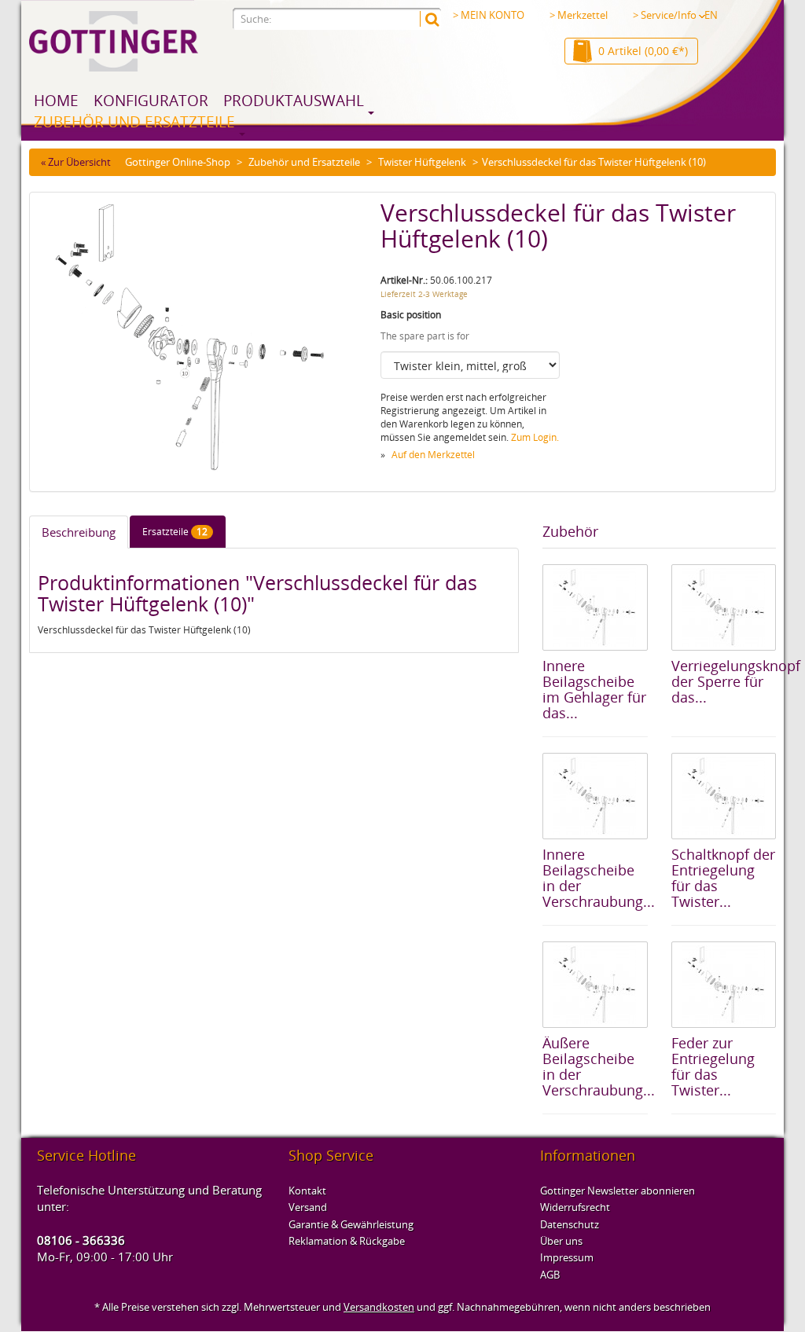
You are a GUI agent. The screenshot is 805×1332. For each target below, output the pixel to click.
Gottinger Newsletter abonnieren (617, 1190)
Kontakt (307, 1190)
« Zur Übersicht (76, 162)
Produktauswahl (293, 100)
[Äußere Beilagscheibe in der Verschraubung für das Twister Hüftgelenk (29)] (594, 984)
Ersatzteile (175, 531)
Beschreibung (79, 532)
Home (56, 100)
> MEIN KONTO (488, 15)
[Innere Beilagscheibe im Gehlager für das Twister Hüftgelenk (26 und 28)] (594, 607)
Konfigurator (151, 100)
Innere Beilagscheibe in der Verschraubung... (598, 877)
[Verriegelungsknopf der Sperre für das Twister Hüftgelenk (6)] (723, 607)
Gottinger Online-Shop (177, 162)
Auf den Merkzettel (433, 454)
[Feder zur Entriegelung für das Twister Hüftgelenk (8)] (723, 984)
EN (711, 15)
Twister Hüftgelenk (422, 162)
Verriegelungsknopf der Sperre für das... (735, 681)
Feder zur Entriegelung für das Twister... (713, 1066)
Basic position (410, 314)
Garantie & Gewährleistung (351, 1224)
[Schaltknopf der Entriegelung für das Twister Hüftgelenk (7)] (723, 796)
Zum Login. (535, 437)
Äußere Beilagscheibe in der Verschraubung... (598, 1066)
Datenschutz (569, 1224)
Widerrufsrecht (575, 1207)
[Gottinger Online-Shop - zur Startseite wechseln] (113, 41)
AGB (550, 1275)
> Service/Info (665, 15)
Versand (308, 1207)
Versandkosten (379, 1307)
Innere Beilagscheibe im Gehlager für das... (594, 688)
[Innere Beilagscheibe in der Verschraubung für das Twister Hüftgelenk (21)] (594, 796)
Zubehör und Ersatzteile (134, 122)
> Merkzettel (579, 15)
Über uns (561, 1241)
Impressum (567, 1257)
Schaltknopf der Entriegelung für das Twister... (723, 877)
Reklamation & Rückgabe (347, 1241)
